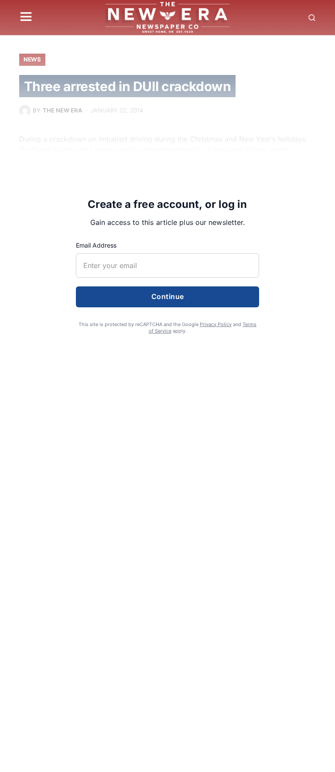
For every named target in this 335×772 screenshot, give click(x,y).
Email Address (96, 245)
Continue (167, 296)
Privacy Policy (216, 324)
